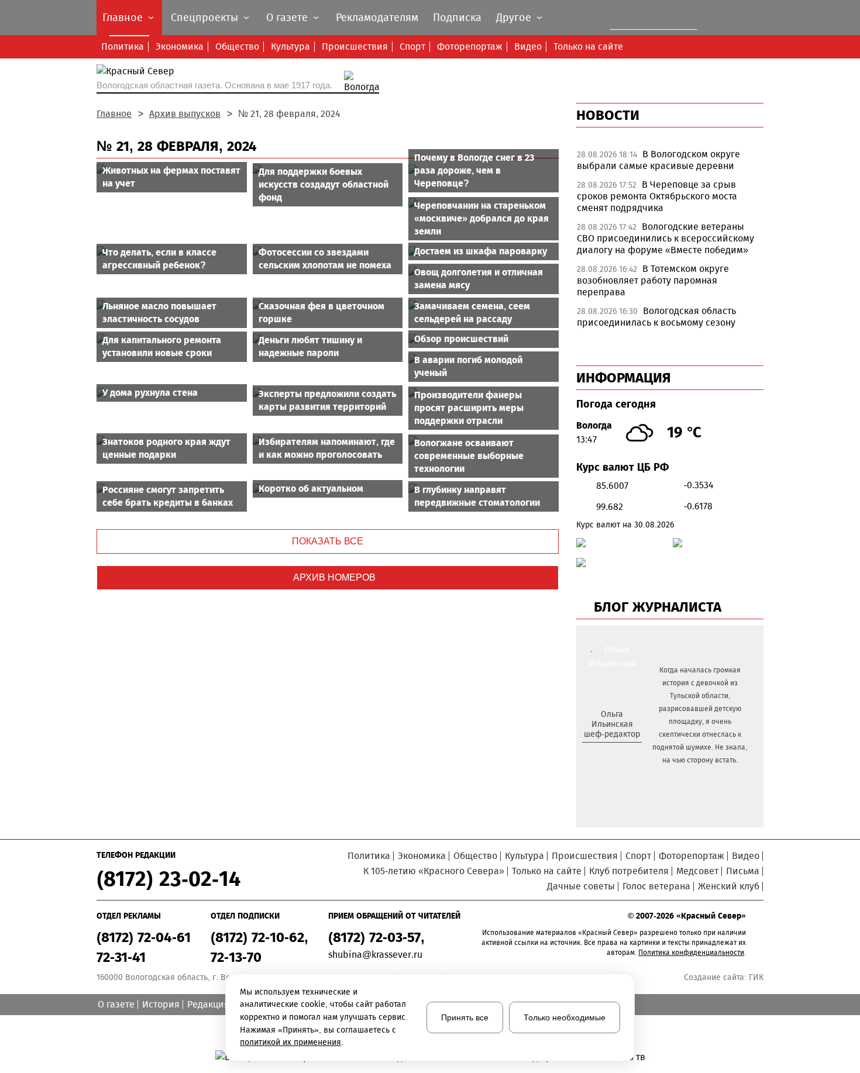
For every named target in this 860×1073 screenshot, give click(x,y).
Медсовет (697, 871)
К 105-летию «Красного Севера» (433, 871)
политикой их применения (290, 1042)
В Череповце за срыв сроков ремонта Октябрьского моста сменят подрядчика (657, 196)
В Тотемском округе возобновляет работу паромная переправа (653, 280)
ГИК (756, 977)
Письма (742, 871)
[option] (669, 163)
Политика (122, 46)
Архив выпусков (185, 113)
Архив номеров (334, 577)
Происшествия (355, 46)
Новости (607, 115)
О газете (116, 1004)
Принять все (465, 1017)
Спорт (412, 46)
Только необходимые (565, 1017)
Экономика (180, 46)
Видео (528, 46)
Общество (237, 46)
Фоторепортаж (470, 46)
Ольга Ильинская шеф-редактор (612, 724)
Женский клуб (728, 886)
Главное (114, 113)
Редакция (208, 1004)
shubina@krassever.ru (375, 954)
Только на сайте (588, 46)
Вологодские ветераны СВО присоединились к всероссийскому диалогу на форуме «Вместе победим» (665, 238)
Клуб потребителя (629, 871)
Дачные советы (581, 886)
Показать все (327, 541)
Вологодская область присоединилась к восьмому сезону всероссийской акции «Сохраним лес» (662, 322)
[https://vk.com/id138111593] (610, 753)
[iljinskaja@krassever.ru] (599, 753)
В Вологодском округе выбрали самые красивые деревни (658, 160)
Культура (290, 46)
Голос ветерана (656, 886)
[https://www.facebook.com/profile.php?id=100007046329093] (622, 753)
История (161, 1004)
